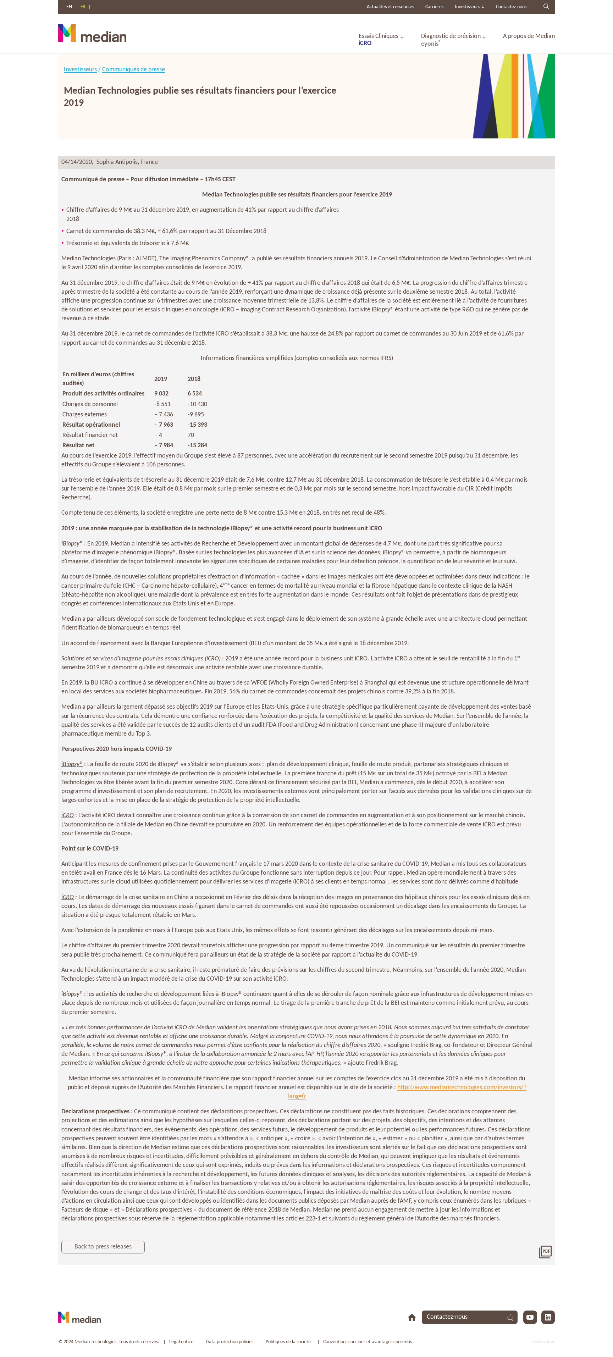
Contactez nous (511, 7)
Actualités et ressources (390, 7)
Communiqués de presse (133, 69)
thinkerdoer (543, 1342)
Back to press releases (103, 1247)
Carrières (434, 7)
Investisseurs (80, 69)
